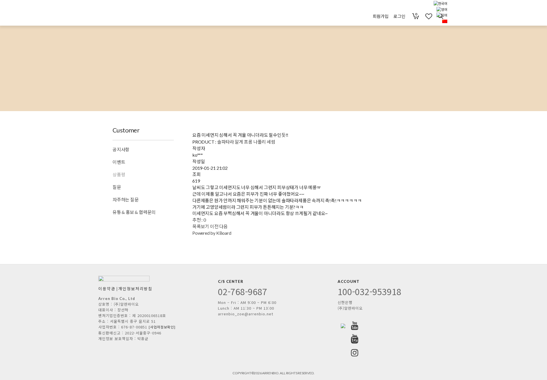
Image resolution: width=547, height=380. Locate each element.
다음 (223, 226)
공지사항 (121, 149)
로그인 (399, 16)
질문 (117, 187)
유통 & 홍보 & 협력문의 (134, 212)
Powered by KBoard (211, 233)
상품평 (119, 174)
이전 (214, 226)
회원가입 (380, 16)
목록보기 (200, 226)
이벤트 (119, 162)
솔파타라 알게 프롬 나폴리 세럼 (246, 141)
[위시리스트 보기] (424, 16)
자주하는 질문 (126, 199)
